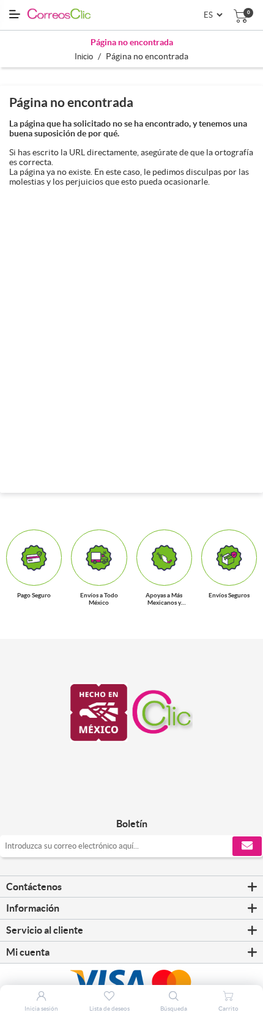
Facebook (117, 798)
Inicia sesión (41, 1008)
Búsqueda (173, 1008)
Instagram (146, 798)
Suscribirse (247, 846)
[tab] (131, 887)
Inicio (84, 56)
